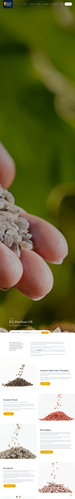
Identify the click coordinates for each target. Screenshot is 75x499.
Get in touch (55, 4)
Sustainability (45, 4)
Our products (31, 4)
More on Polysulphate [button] (46, 452)
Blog (50, 4)
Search (45, 332)
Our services (38, 4)
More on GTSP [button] (45, 383)
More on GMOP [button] (8, 413)
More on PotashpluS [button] (9, 485)
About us (24, 4)
